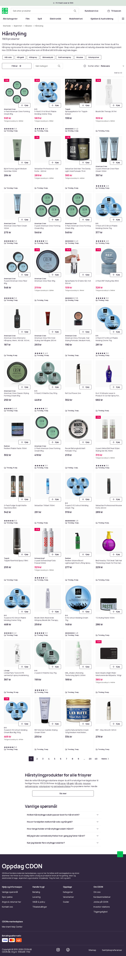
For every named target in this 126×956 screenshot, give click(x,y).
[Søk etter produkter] (75, 11)
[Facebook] (68, 950)
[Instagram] (58, 950)
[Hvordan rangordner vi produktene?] (85, 66)
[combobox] (45, 11)
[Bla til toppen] (120, 854)
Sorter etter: (94, 66)
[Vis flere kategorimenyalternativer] (123, 19)
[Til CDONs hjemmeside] (5, 11)
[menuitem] (10, 19)
